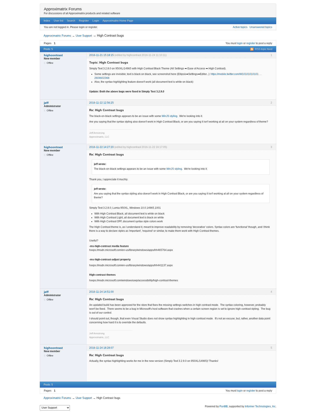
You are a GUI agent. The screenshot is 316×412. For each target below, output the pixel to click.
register (250, 43)
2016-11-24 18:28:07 (101, 347)
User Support (84, 35)
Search (71, 20)
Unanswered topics (261, 27)
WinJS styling (169, 116)
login (240, 43)
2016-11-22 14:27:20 (101, 147)
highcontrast (53, 55)
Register (84, 20)
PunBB (223, 406)
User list (58, 20)
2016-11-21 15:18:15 (101, 55)
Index (47, 20)
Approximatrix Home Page (118, 20)
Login (95, 20)
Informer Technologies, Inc (260, 406)
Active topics (240, 27)
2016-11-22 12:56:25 (101, 102)
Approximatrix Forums (63, 9)
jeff (46, 102)
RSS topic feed (263, 49)
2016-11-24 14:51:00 (101, 291)
